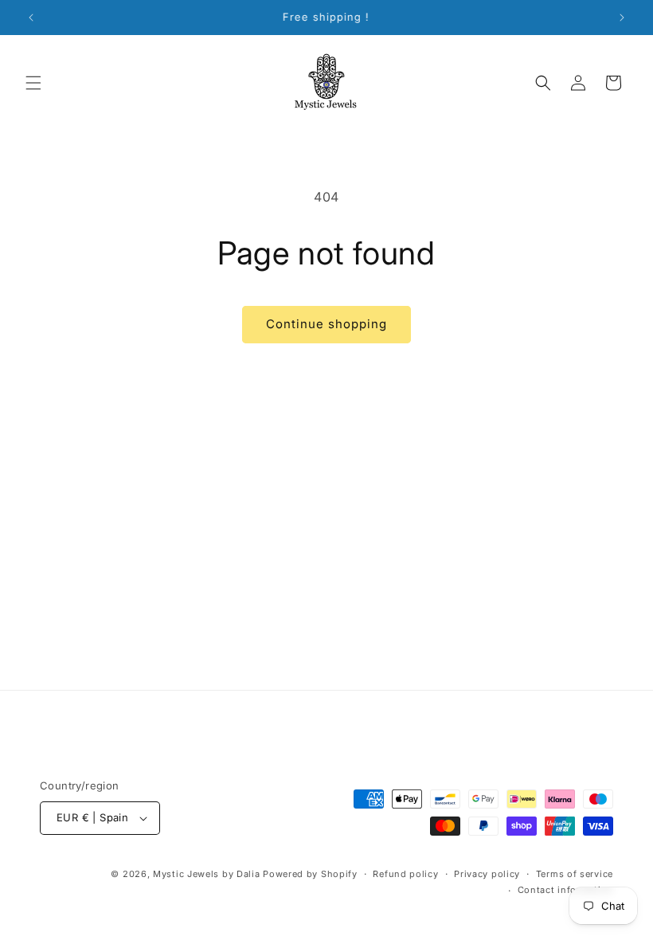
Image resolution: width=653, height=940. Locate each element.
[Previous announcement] (31, 17)
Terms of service (574, 873)
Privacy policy (487, 873)
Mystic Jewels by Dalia (206, 873)
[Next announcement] (621, 17)
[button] (33, 82)
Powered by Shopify (310, 873)
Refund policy (405, 873)
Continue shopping (326, 323)
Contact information (565, 889)
